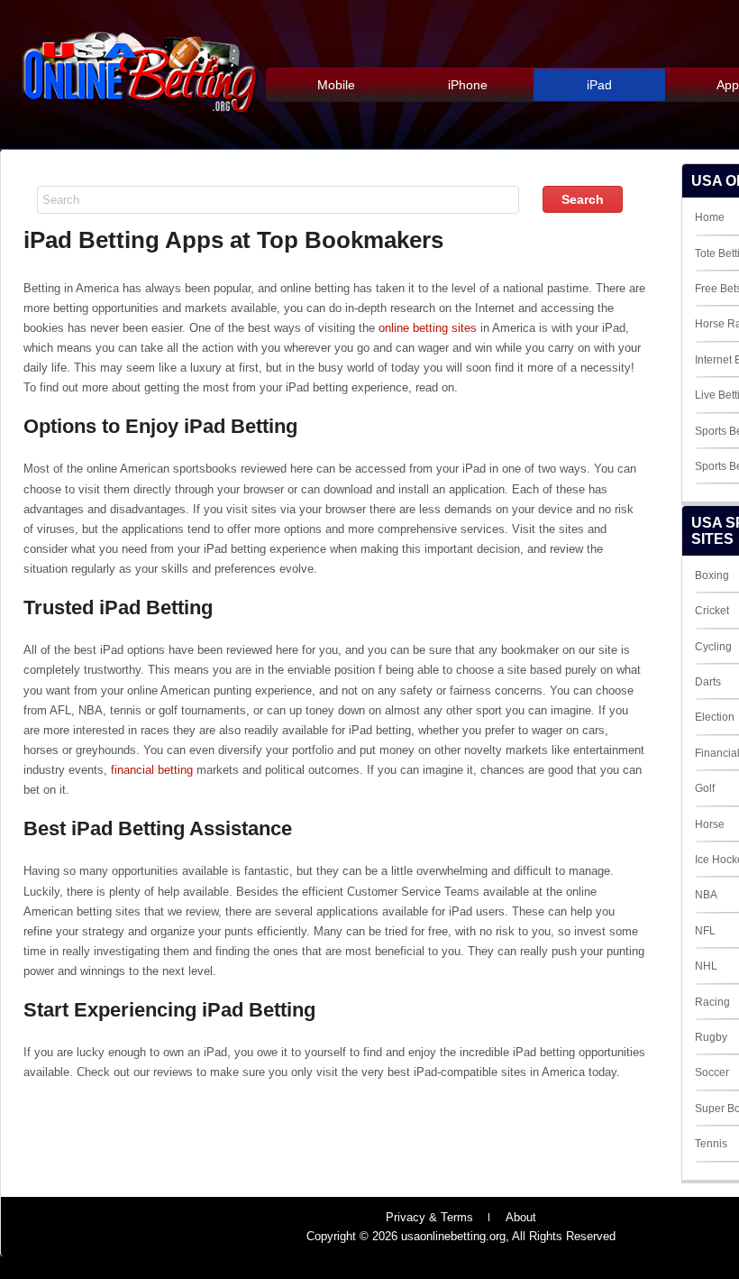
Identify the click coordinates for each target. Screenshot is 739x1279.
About (521, 1217)
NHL (706, 966)
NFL (705, 931)
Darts (708, 682)
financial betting (152, 770)
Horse (710, 824)
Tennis (711, 1143)
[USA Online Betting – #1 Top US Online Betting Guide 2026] (141, 119)
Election (714, 717)
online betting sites (428, 328)
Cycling (713, 646)
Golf (705, 788)
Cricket (712, 610)
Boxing (712, 575)
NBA (706, 894)
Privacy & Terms (429, 1217)
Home (710, 217)
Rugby (711, 1037)
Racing (712, 1002)
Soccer (712, 1072)
